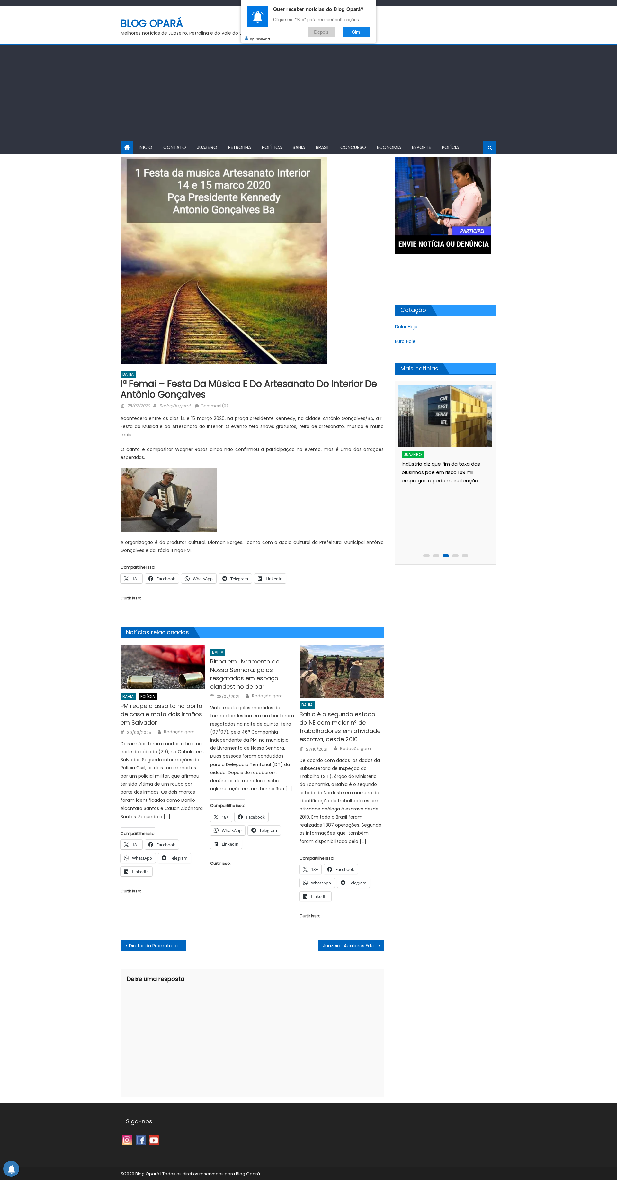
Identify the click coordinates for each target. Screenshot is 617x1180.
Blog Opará (152, 23)
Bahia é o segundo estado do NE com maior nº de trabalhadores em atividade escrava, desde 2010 (340, 726)
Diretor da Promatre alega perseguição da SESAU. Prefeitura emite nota (157, 945)
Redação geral (174, 406)
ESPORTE (421, 147)
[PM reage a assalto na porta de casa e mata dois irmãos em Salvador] (163, 667)
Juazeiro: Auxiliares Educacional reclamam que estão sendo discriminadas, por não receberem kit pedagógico (353, 945)
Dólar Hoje (406, 327)
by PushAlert (260, 38)
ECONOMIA (389, 147)
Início (145, 147)
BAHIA (299, 147)
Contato (174, 147)
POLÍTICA (272, 147)
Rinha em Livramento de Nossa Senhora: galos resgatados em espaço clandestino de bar (244, 674)
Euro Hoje (405, 341)
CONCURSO (353, 147)
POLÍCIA (450, 147)
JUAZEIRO (207, 147)
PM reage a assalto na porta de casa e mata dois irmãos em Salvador (161, 714)
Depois (321, 31)
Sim (356, 31)
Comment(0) (214, 406)
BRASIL (322, 147)
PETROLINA (239, 147)
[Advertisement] (308, 93)
